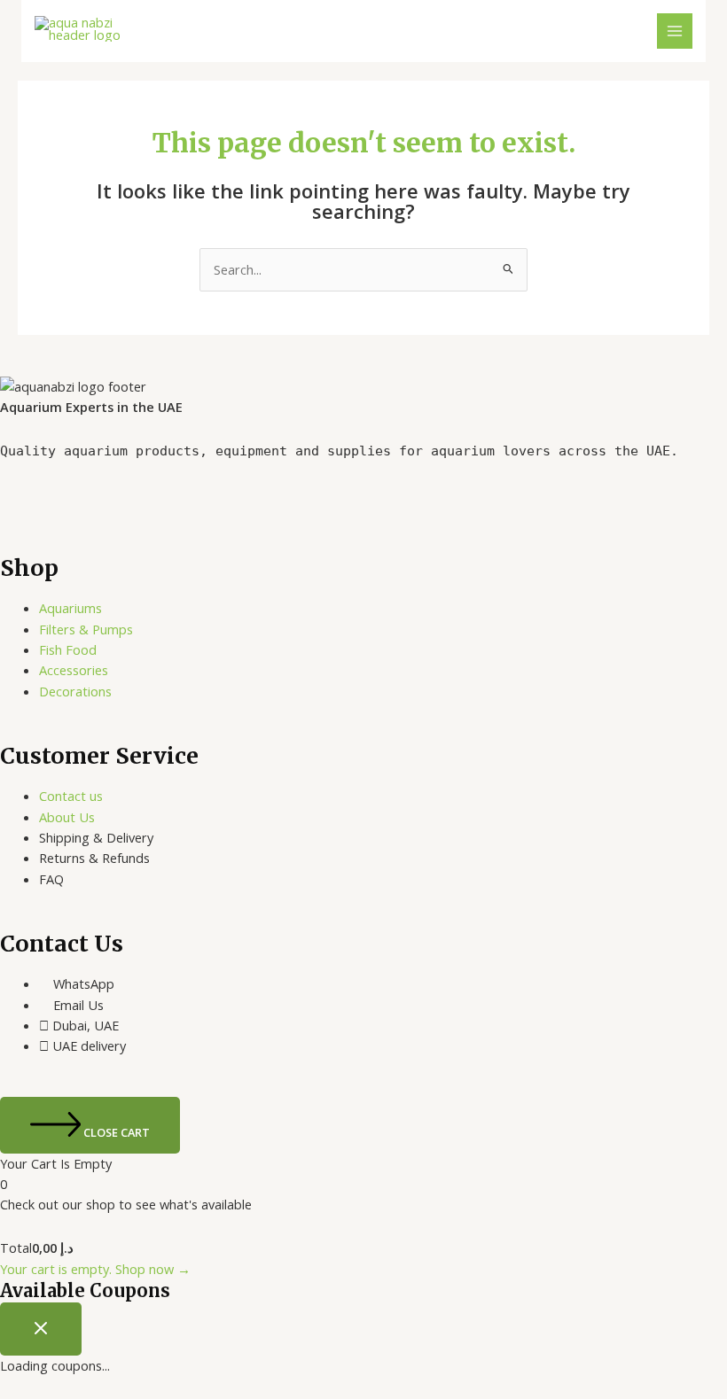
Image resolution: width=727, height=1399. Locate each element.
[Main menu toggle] (674, 31)
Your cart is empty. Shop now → (95, 1269)
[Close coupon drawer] (41, 1329)
